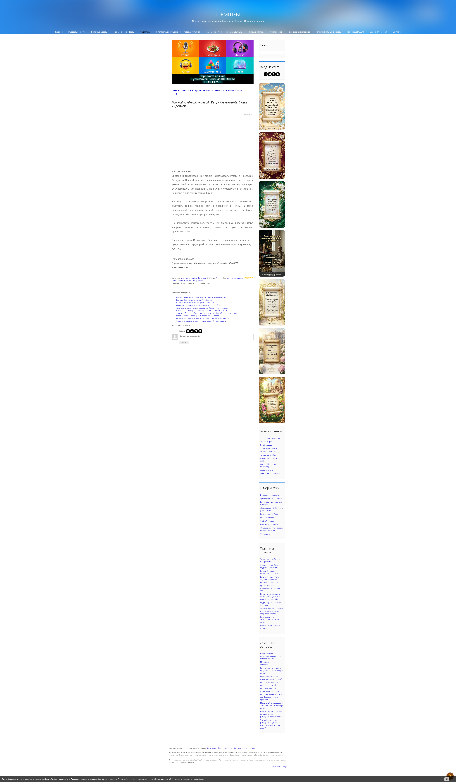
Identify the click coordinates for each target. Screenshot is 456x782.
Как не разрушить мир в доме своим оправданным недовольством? (270, 656)
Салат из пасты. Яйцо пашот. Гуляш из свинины (195, 303)
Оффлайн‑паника (267, 521)
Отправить (184, 342)
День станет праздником (270, 473)
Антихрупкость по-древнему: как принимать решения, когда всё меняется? (271, 611)
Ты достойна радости (268, 448)
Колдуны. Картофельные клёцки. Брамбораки (194, 300)
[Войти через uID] (188, 331)
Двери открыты (266, 470)
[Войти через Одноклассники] (200, 331)
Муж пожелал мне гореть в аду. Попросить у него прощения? (271, 697)
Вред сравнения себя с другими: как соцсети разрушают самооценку (269, 579)
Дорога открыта (266, 441)
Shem (218, 278)
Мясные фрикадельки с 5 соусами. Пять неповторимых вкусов (201, 297)
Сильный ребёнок (267, 517)
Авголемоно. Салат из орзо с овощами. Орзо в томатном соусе (202, 308)
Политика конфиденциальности (219, 748)
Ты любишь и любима (268, 455)
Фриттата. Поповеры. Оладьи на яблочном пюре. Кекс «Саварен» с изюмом (206, 313)
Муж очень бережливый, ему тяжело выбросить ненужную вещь (271, 705)
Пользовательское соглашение (246, 748)
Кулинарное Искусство (207, 90)
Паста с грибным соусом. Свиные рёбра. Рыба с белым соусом (201, 310)
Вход (274, 766)
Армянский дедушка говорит (271, 498)
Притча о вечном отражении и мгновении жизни (270, 588)
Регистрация (282, 766)
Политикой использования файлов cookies (136, 779)
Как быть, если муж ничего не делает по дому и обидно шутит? (271, 670)
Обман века (265, 534)
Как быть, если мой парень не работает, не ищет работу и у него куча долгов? (271, 714)
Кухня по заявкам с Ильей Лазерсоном (187, 281)
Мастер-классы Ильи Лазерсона (193, 278)
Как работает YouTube (269, 514)
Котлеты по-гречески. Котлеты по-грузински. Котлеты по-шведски (202, 318)
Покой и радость (267, 445)
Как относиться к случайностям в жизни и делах (269, 619)
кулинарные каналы (235, 278)
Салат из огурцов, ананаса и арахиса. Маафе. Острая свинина (201, 321)
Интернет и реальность (269, 495)
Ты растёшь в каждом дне (270, 438)
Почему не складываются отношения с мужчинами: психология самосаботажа (271, 596)
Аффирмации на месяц (269, 451)
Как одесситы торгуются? (270, 524)
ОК (447, 779)
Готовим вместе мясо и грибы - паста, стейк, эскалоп (197, 316)
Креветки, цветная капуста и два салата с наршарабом (198, 305)
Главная (176, 90)
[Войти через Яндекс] (196, 331)
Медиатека (187, 90)
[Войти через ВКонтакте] (192, 331)
